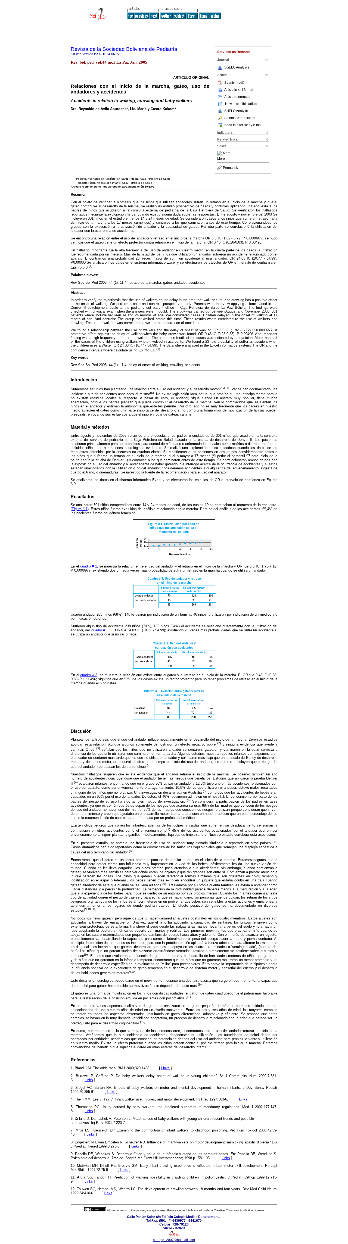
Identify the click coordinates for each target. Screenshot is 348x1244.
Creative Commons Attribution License (239, 1210)
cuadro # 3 (88, 675)
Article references (237, 97)
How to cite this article (241, 104)
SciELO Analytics (236, 67)
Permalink (230, 168)
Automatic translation (239, 118)
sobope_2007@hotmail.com (174, 1240)
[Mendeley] (220, 153)
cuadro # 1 (88, 566)
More (227, 153)
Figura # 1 (80, 509)
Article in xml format (238, 90)
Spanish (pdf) (234, 83)
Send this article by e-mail (243, 125)
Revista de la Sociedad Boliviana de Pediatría (124, 49)
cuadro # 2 (99, 630)
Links (165, 1068)
